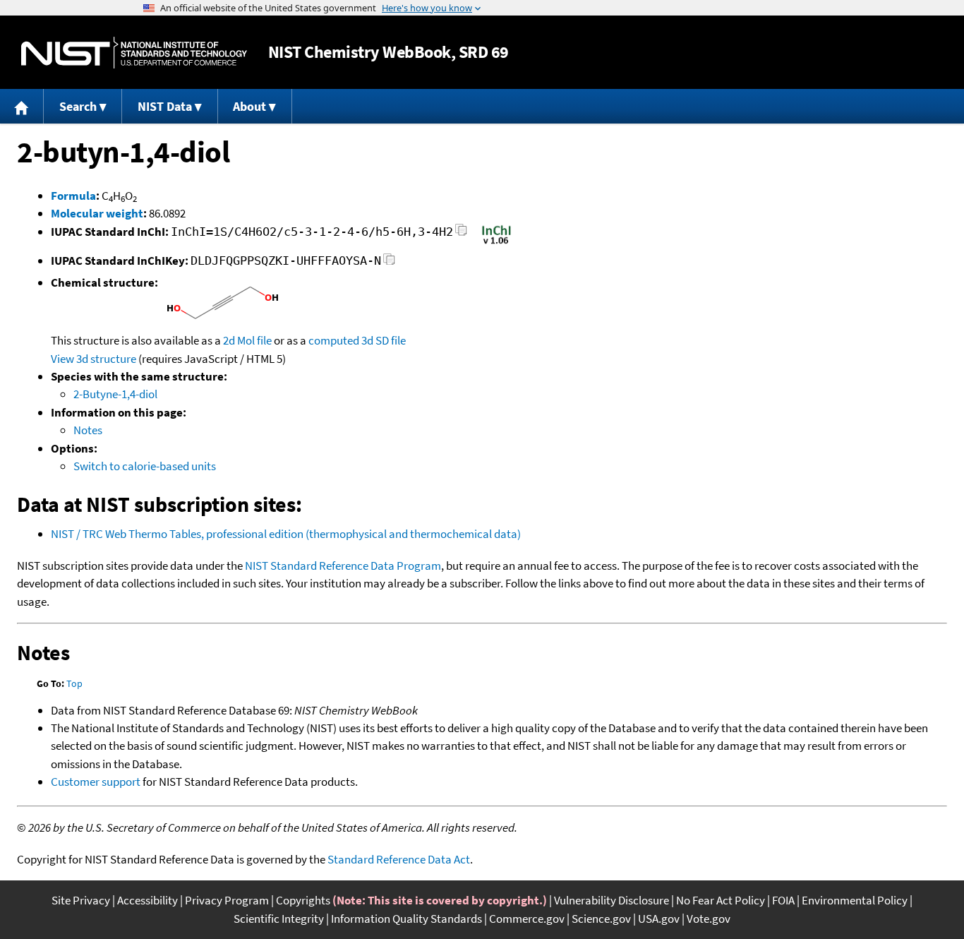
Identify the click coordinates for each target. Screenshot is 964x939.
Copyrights (303, 900)
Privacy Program (227, 900)
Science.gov (601, 918)
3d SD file (383, 340)
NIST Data (165, 106)
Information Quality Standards (406, 918)
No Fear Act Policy (720, 900)
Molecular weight (97, 213)
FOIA (783, 900)
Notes (87, 430)
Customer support (95, 781)
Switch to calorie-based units (144, 466)
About (249, 106)
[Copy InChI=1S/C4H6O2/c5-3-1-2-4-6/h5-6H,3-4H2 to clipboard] (461, 234)
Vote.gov (708, 918)
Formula (73, 195)
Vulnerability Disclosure (611, 900)
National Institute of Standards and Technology (134, 52)
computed (333, 340)
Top (74, 683)
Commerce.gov (527, 918)
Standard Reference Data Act (398, 859)
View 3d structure (93, 358)
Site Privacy (81, 900)
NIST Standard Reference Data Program (343, 565)
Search (78, 106)
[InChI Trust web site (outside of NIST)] (496, 243)
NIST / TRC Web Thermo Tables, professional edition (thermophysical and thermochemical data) (286, 534)
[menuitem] (22, 106)
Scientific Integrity (279, 918)
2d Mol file (247, 340)
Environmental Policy (855, 900)
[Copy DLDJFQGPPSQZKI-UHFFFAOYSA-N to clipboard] (389, 263)
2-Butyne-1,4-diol (115, 394)
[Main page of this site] (22, 106)
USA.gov (659, 918)
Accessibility (147, 900)
